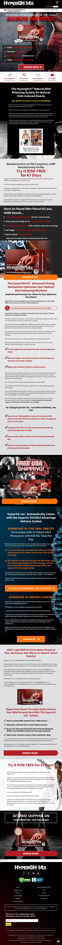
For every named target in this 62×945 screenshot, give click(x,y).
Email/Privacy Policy (44, 895)
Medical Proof (18, 890)
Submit (8, 924)
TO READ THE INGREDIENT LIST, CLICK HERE (29, 588)
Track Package (18, 895)
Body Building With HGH (44, 887)
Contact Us (18, 893)
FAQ (44, 890)
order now (29, 639)
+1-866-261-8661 (54, 9)
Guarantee (44, 898)
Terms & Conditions (17, 901)
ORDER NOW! (30, 277)
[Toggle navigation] (57, 2)
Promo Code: (49, 6)
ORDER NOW (31, 67)
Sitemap (44, 893)
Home (18, 887)
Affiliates (18, 898)
